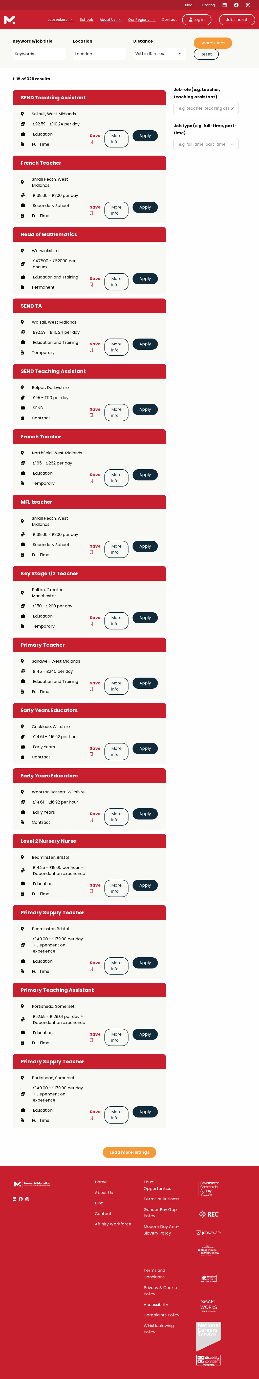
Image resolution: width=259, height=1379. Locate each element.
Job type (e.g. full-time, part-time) (205, 129)
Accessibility (156, 1305)
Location (82, 41)
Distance (143, 41)
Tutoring (207, 5)
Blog (188, 5)
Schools (87, 19)
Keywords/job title (32, 41)
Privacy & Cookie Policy (160, 1291)
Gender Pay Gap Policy (160, 1213)
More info (116, 139)
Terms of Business (161, 1199)
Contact (169, 19)
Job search (237, 20)
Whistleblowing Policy (159, 1329)
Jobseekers (58, 19)
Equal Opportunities (157, 1185)
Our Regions (139, 19)
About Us (108, 19)
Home (101, 1182)
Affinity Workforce (113, 1224)
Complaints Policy (161, 1315)
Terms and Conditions (154, 1274)
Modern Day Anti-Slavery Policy (161, 1230)
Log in (198, 20)
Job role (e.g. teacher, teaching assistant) (197, 93)
